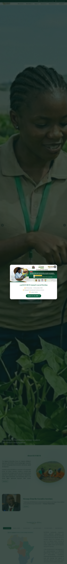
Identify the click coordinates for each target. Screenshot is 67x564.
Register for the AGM (33, 296)
